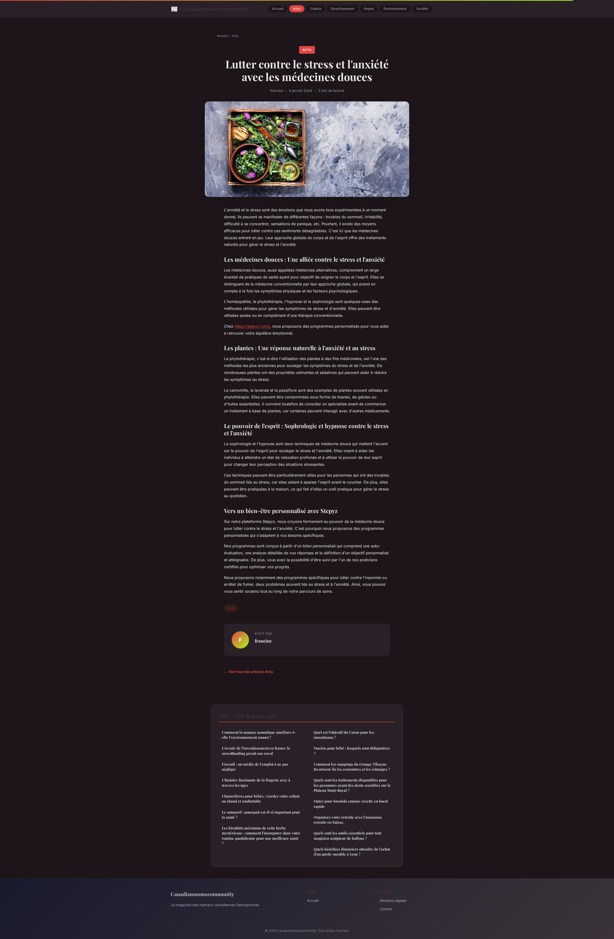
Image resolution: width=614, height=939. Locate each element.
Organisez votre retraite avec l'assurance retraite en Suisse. (348, 820)
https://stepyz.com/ (252, 326)
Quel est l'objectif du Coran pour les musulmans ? (344, 735)
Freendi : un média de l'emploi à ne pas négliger (255, 767)
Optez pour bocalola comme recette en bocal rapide (351, 804)
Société (422, 9)
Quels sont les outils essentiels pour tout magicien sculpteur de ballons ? (347, 835)
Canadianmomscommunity (210, 8)
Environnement (395, 9)
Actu (297, 9)
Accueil (277, 9)
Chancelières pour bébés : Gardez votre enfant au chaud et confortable (261, 798)
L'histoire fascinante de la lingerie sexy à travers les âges (256, 782)
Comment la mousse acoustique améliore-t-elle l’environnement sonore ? (259, 735)
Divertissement (342, 9)
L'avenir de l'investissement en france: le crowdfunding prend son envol (256, 751)
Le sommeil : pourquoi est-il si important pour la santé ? (261, 815)
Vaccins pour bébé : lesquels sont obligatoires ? (352, 751)
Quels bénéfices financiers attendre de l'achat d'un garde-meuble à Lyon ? (352, 851)
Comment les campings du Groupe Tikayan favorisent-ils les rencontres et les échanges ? (352, 767)
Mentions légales (393, 900)
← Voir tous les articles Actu (248, 671)
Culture (315, 9)
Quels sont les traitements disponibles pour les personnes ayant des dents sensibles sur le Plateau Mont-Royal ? (352, 785)
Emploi (369, 9)
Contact (386, 909)
